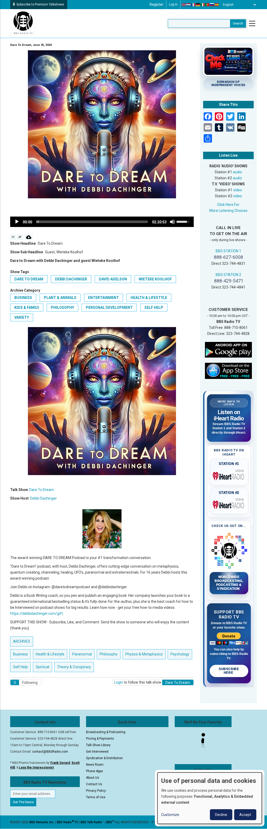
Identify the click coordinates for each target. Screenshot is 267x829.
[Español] (217, 5)
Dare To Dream (28, 279)
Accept (245, 815)
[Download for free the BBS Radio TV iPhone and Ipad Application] (228, 371)
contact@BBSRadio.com (50, 751)
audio (237, 172)
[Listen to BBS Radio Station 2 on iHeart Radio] (229, 504)
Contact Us (94, 784)
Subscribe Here (229, 670)
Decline (221, 815)
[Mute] (172, 221)
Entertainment (103, 298)
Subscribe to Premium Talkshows (40, 4)
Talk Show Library (98, 745)
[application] (102, 222)
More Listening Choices (228, 210)
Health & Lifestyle (149, 298)
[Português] (207, 5)
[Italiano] (203, 5)
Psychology (180, 654)
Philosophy (62, 307)
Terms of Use (95, 797)
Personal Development (109, 307)
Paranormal (82, 654)
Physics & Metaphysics (144, 654)
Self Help (153, 307)
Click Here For (228, 204)
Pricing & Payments (100, 738)
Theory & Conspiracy (74, 667)
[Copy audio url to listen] (20, 237)
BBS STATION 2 (228, 275)
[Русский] (212, 5)
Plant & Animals (60, 298)
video (237, 190)
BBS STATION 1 (228, 251)
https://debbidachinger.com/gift (36, 613)
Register (156, 4)
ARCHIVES (21, 641)
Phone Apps (94, 771)
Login (118, 682)
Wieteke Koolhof (155, 279)
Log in (173, 4)
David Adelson (113, 279)
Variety (21, 317)
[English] (184, 5)
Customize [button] (170, 815)
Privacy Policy (96, 791)
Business (23, 298)
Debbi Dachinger (71, 279)
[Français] (193, 5)
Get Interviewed (97, 751)
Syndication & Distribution (104, 758)
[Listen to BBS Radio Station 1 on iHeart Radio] (229, 475)
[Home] (23, 23)
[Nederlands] (188, 5)
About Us (92, 777)
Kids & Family (26, 307)
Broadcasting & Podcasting (105, 732)
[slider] (92, 221)
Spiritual (42, 667)
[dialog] (209, 798)
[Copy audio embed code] (13, 237)
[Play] (17, 221)
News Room (95, 764)
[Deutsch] (198, 5)
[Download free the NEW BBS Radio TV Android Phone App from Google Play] (228, 349)
